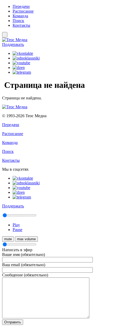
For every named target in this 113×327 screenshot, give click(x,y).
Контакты (21, 25)
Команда (20, 16)
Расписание (23, 11)
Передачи (21, 6)
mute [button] (8, 239)
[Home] (56, 39)
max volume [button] (26, 239)
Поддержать (13, 44)
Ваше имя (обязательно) (23, 254)
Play (16, 225)
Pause (17, 229)
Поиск (18, 20)
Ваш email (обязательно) (23, 264)
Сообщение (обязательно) (25, 275)
